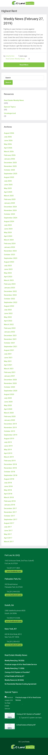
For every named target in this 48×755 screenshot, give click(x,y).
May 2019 (8, 450)
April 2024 (8, 236)
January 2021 (9, 376)
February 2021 (10, 372)
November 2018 (10, 468)
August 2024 (9, 221)
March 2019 (9, 457)
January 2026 (9, 159)
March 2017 (9, 542)
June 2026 (8, 140)
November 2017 (10, 512)
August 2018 (9, 479)
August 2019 (9, 439)
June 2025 (8, 185)
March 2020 (9, 413)
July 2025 (8, 181)
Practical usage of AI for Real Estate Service (21, 664)
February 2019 (10, 461)
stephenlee (10, 56)
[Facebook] (18, 751)
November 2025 (10, 166)
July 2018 (8, 483)
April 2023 (8, 277)
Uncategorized (10, 113)
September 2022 (10, 302)
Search (8, 82)
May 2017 (8, 534)
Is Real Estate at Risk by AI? (14, 676)
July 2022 (8, 310)
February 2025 (10, 199)
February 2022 (10, 328)
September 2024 (10, 218)
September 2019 (10, 435)
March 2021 (9, 369)
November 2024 (10, 210)
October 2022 (9, 299)
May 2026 (8, 144)
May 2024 (8, 232)
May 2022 (8, 317)
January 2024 (9, 247)
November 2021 (10, 339)
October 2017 (9, 516)
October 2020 (9, 387)
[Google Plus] (26, 751)
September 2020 (10, 391)
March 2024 (9, 240)
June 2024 (8, 229)
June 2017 (8, 531)
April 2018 (8, 494)
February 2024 (10, 244)
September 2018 (10, 475)
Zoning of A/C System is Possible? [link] (29, 714)
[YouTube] (30, 751)
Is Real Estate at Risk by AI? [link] (26, 725)
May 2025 (8, 188)
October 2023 (9, 255)
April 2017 (8, 538)
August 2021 (9, 350)
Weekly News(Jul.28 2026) (14, 680)
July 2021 (8, 354)
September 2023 (10, 258)
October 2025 (9, 170)
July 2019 (8, 442)
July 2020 (8, 398)
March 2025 (9, 196)
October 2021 (9, 343)
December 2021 (10, 336)
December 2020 (10, 380)
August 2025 (9, 177)
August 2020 (9, 394)
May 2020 (8, 405)
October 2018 (9, 472)
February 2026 (10, 155)
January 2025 (9, 203)
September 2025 (10, 174)
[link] (9, 703)
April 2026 (8, 148)
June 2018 (8, 486)
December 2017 (10, 508)
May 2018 (8, 490)
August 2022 (9, 306)
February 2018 (10, 501)
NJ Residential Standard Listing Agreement (20, 684)
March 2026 (9, 152)
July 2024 (8, 225)
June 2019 (8, 446)
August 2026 (9, 133)
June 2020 (8, 402)
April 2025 (8, 192)
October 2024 (9, 214)
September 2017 (10, 519)
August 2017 (9, 523)
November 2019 (10, 428)
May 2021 (8, 361)
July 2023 (8, 266)
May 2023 (8, 273)
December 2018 (10, 464)
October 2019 (9, 431)
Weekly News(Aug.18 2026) (14, 660)
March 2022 (9, 324)
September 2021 (10, 347)
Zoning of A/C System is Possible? (17, 672)
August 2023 (9, 262)
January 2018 (9, 505)
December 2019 (10, 424)
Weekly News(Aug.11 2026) (14, 668)
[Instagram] (22, 751)
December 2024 (10, 207)
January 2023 (9, 288)
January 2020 (9, 420)
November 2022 (10, 295)
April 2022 (8, 321)
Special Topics (10, 107)
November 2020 (10, 383)
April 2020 (8, 409)
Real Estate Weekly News (15, 59)
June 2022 (8, 313)
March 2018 (9, 497)
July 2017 (8, 527)
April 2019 (8, 453)
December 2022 (10, 291)
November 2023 (10, 251)
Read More (24, 65)
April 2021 (8, 365)
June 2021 (8, 358)
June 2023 (8, 269)
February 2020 (10, 416)
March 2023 (9, 280)
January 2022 (9, 332)
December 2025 (10, 163)
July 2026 (8, 137)
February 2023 (10, 284)
